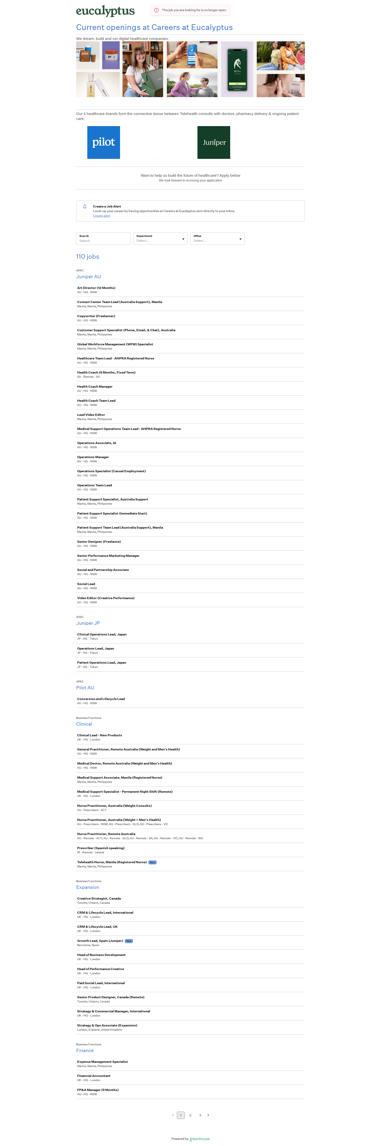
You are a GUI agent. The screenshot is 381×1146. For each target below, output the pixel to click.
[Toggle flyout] (183, 239)
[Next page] (208, 1115)
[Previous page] (173, 1115)
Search (84, 236)
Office (197, 236)
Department (144, 236)
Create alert (101, 216)
